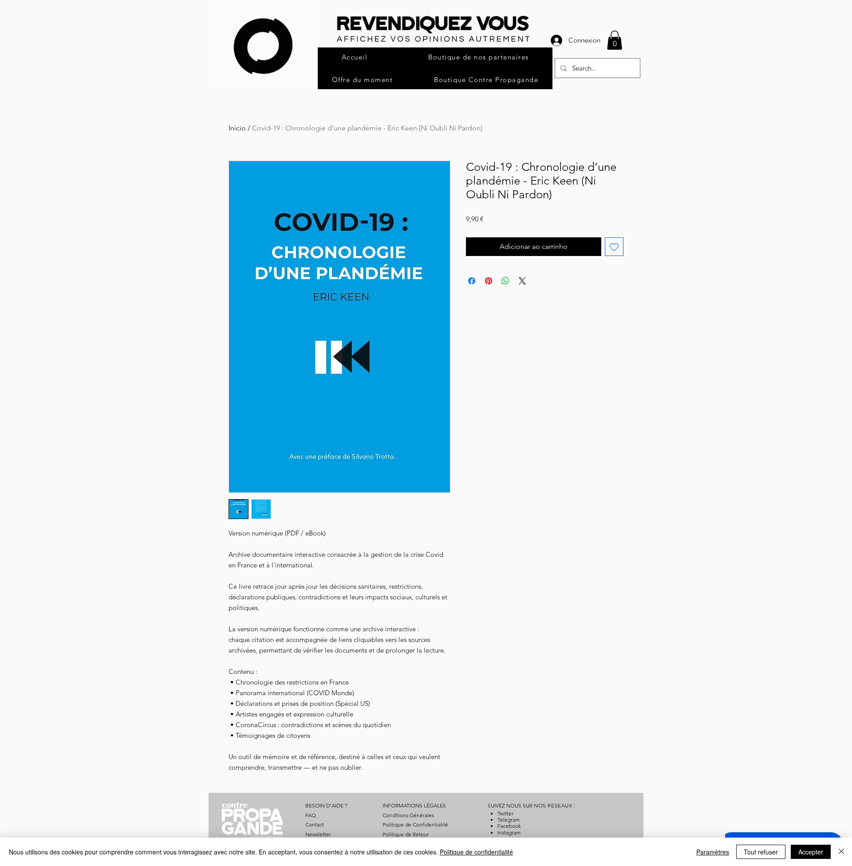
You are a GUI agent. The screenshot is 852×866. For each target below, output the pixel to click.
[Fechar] (841, 852)
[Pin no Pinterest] (488, 281)
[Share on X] (522, 281)
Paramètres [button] (712, 851)
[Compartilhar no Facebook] (471, 281)
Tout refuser (761, 851)
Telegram (508, 819)
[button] (615, 40)
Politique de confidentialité (476, 851)
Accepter (810, 851)
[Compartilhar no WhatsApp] (505, 281)
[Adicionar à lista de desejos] (614, 246)
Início (237, 128)
